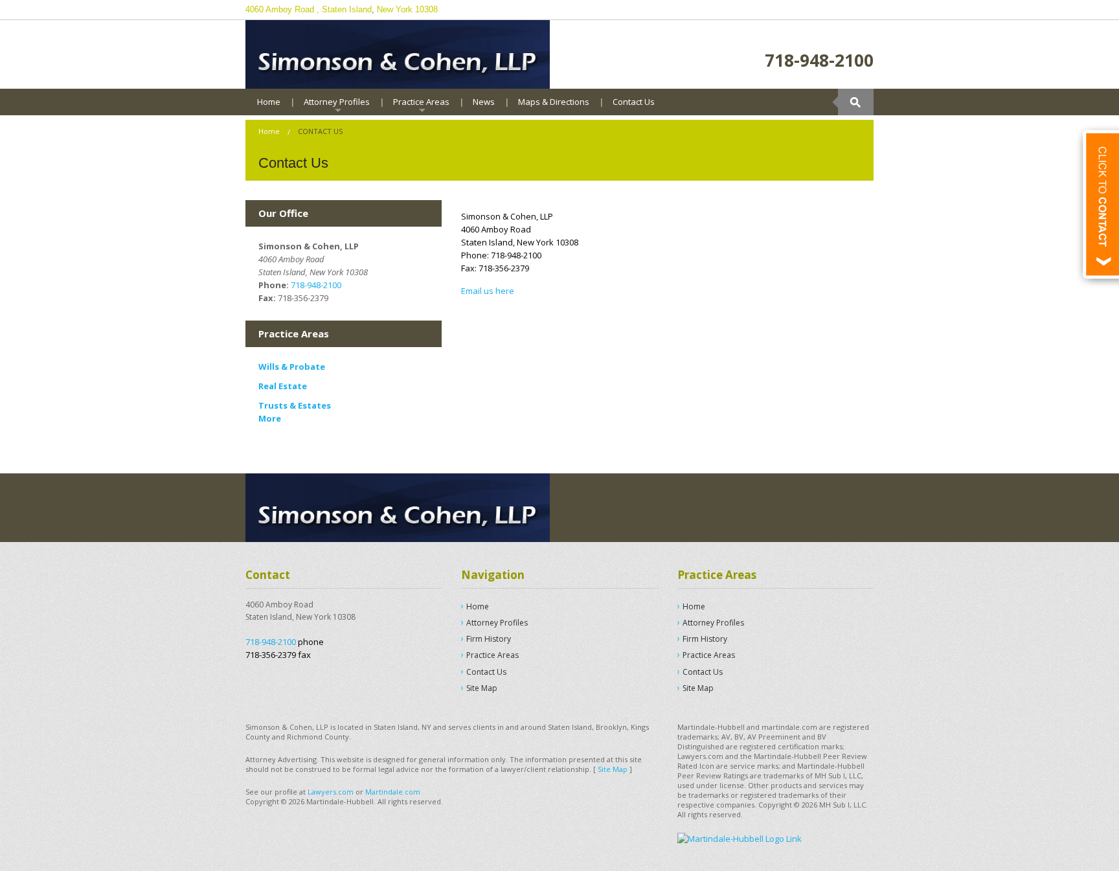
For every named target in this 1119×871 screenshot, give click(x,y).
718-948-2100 (819, 60)
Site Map (481, 688)
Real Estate (282, 386)
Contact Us (634, 101)
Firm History (488, 638)
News (484, 101)
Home (268, 101)
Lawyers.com (331, 792)
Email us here (487, 291)
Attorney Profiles (337, 101)
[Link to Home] (397, 53)
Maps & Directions (553, 101)
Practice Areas (421, 101)
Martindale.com (392, 792)
